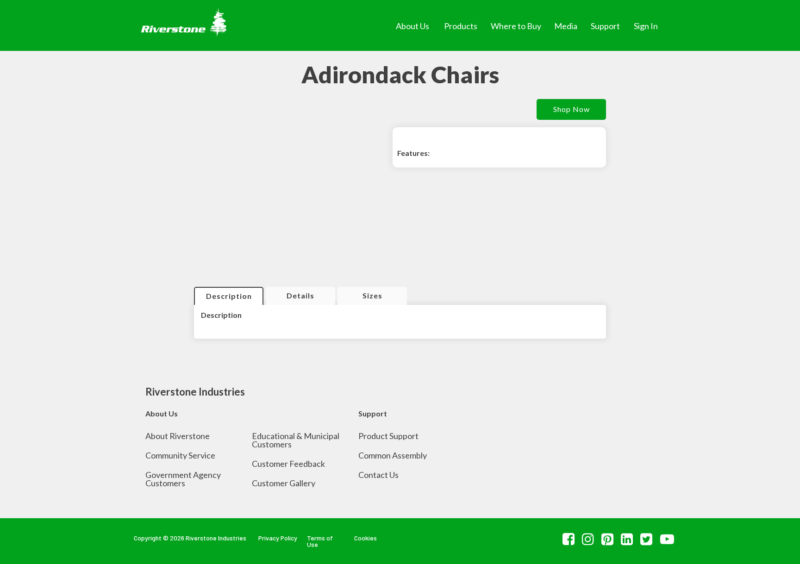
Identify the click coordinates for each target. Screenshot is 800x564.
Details (300, 295)
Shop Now (571, 109)
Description (229, 295)
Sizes (372, 295)
